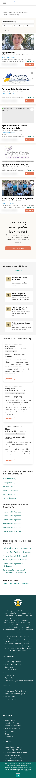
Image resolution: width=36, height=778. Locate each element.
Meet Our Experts (12, 723)
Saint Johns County (10, 490)
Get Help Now (18, 248)
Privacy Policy (21, 651)
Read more (9, 378)
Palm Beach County (10, 494)
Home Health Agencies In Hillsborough (13, 565)
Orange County (9, 483)
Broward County (9, 498)
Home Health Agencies (12, 512)
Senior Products (11, 670)
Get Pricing (29, 64)
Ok (18, 775)
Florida (5, 15)
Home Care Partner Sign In (15, 694)
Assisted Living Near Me (13, 747)
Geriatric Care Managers (20, 13)
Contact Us (9, 737)
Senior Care (7, 13)
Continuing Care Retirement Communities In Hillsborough (14, 571)
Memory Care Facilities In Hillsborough (18, 552)
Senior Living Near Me (13, 750)
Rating (6, 26)
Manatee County (9, 479)
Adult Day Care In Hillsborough (15, 560)
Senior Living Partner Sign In (15, 691)
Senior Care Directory (13, 664)
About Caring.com (12, 720)
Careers (7, 734)
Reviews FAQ (9, 731)
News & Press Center (13, 726)
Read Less (17, 270)
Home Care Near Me (12, 755)
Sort (30, 26)
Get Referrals (10, 696)
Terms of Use (10, 675)
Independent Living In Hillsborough (17, 548)
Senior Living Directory (13, 662)
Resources (9, 667)
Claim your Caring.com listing (16, 583)
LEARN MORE (30, 61)
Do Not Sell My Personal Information (19, 681)
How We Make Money (13, 728)
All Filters (19, 26)
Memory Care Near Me (13, 758)
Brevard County (9, 486)
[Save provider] (32, 36)
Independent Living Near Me (16, 752)
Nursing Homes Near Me (14, 761)
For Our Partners (11, 699)
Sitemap (8, 672)
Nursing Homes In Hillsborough (15, 556)
